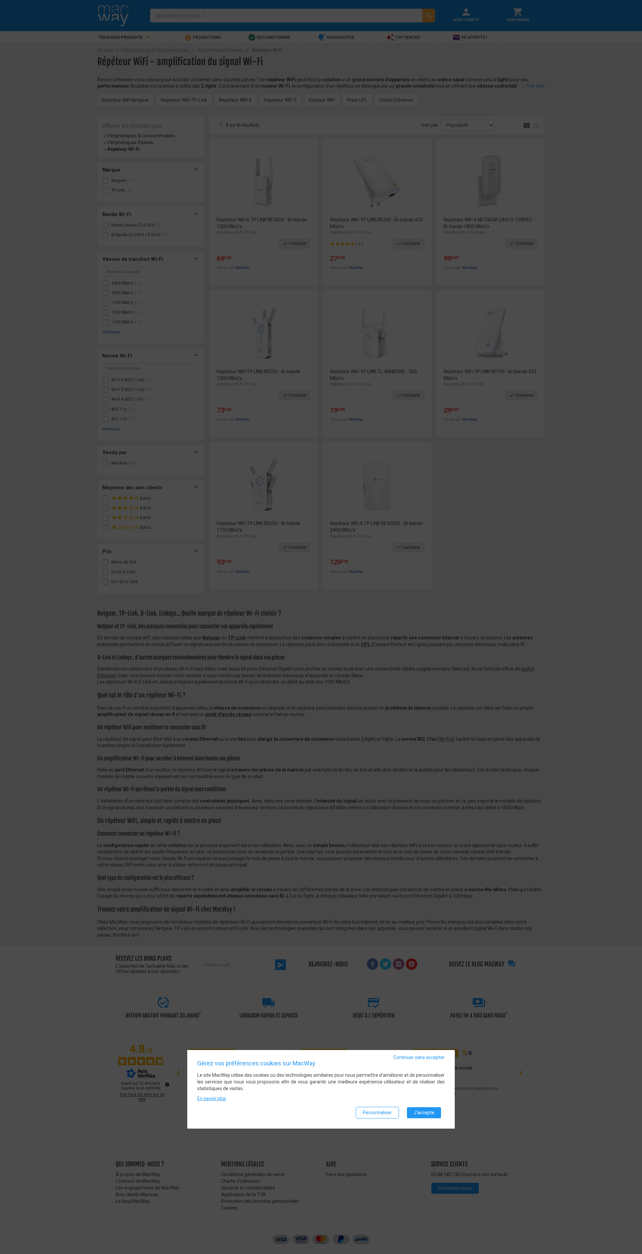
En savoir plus (211, 1098)
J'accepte (424, 1112)
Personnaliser (377, 1112)
